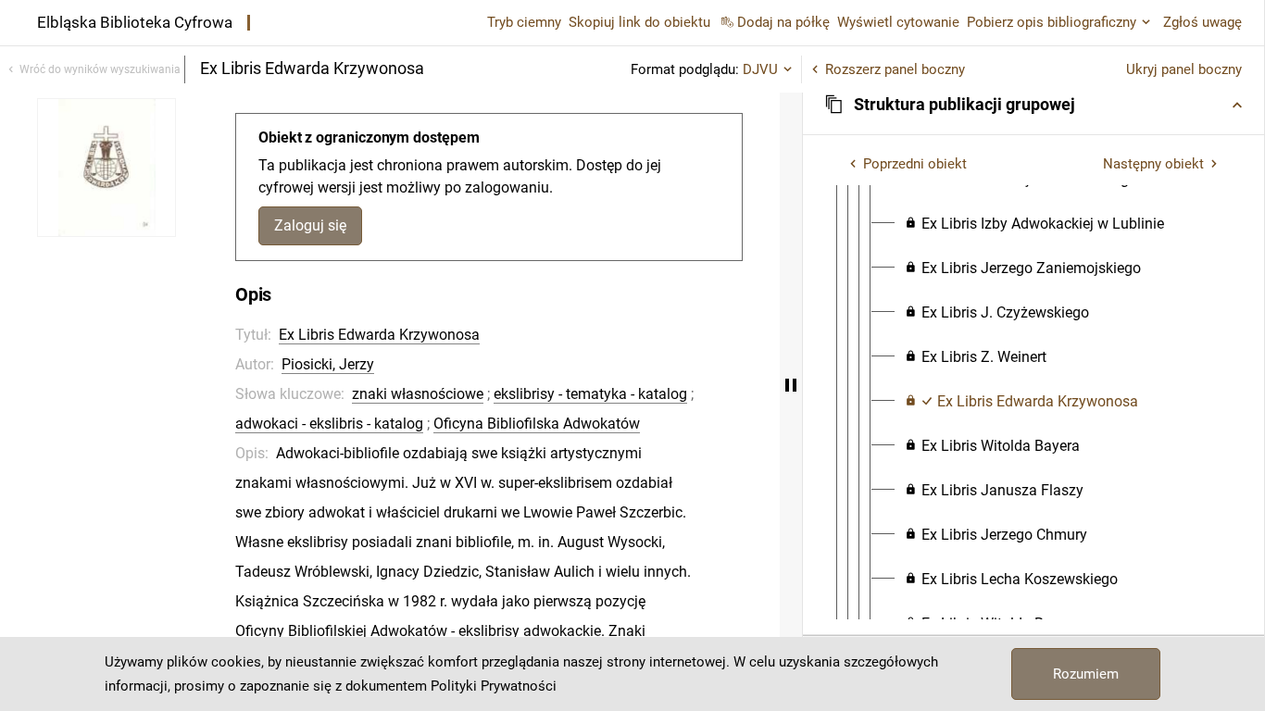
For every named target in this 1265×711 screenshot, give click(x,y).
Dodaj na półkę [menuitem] (783, 22)
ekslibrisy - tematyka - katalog (590, 394)
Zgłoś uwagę (1202, 22)
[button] (1033, 104)
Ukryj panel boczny (1184, 69)
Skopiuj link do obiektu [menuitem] (639, 22)
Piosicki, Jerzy (328, 364)
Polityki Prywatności (494, 686)
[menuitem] (1034, 224)
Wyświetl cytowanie (898, 22)
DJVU (760, 69)
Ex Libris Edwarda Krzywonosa (379, 334)
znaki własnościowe (417, 394)
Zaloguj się (310, 225)
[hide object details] (791, 385)
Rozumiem (1086, 674)
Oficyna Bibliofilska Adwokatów (536, 423)
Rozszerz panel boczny (895, 69)
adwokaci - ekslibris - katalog (329, 423)
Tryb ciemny (524, 22)
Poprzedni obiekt (915, 164)
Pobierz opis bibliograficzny (1051, 22)
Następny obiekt (1153, 164)
